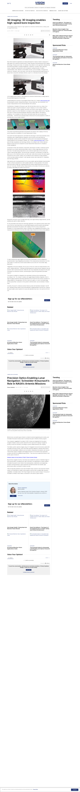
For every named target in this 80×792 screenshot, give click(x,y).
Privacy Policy (35, 789)
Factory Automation (30, 10)
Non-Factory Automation (42, 10)
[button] (8, 3)
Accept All (74, 789)
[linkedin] (26, 34)
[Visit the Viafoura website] (47, 358)
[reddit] (30, 34)
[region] (28, 355)
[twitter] (28, 34)
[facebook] (24, 34)
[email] (32, 34)
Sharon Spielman (11, 387)
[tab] (10, 353)
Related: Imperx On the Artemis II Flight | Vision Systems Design (22, 457)
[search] (10, 3)
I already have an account (28, 367)
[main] (40, 790)
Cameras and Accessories (17, 10)
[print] (49, 34)
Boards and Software (63, 10)
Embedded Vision (52, 10)
